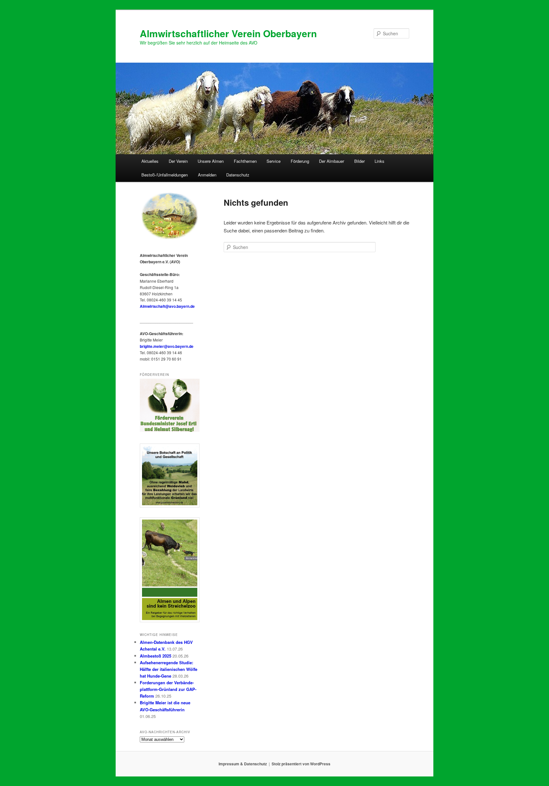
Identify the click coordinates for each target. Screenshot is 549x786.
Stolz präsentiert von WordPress (301, 764)
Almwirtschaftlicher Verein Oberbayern (228, 33)
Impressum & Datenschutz (243, 764)
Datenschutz (237, 175)
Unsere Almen (211, 161)
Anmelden (207, 175)
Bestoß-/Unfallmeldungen (164, 175)
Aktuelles (150, 161)
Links (379, 161)
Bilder (359, 161)
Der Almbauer (331, 161)
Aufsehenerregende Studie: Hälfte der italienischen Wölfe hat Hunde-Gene (168, 669)
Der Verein (178, 161)
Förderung (300, 161)
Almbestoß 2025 (155, 656)
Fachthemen (245, 161)
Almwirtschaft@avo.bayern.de (167, 306)
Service (274, 161)
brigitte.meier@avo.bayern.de (166, 346)
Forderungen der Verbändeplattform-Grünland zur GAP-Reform (168, 689)
